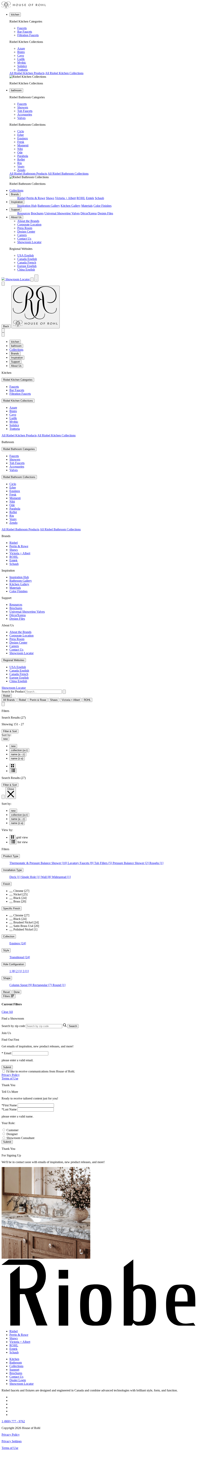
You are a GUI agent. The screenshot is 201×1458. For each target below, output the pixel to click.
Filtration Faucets (28, 35)
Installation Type (12, 870)
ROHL (81, 198)
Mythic (21, 62)
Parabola (22, 156)
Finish (6, 884)
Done (17, 992)
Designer (12, 1134)
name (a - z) (18, 754)
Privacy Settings (12, 1441)
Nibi (20, 149)
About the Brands (28, 221)
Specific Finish (11, 908)
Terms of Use (10, 1078)
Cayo (20, 55)
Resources (23, 213)
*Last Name (9, 1109)
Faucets (22, 28)
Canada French (26, 262)
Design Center (26, 231)
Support (15, 209)
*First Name (9, 1105)
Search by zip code (13, 1026)
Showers (22, 107)
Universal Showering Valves (62, 213)
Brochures (37, 213)
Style (6, 950)
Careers (22, 235)
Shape (6, 978)
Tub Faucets (24, 111)
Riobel (21, 198)
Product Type (10, 856)
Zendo (21, 170)
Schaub (99, 198)
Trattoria (22, 69)
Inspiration (17, 202)
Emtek (90, 198)
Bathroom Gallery (48, 205)
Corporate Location (29, 224)
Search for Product (13, 691)
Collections (16, 190)
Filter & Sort (10, 731)
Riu (19, 163)
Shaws (50, 198)
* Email (6, 1053)
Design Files (105, 213)
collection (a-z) (19, 750)
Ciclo (20, 131)
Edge (20, 134)
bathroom (16, 90)
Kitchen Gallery (70, 205)
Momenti (22, 145)
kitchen (15, 14)
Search (73, 1026)
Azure (21, 48)
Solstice (22, 66)
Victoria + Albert (65, 198)
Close (10, 789)
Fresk (20, 142)
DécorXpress (88, 213)
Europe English (27, 266)
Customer (12, 1130)
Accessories (24, 114)
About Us (16, 217)
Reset (6, 992)
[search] (44, 692)
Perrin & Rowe (35, 198)
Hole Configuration (13, 964)
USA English (25, 255)
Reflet (21, 159)
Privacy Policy (11, 1075)
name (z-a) (17, 758)
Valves (21, 118)
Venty (21, 166)
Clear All (7, 1012)
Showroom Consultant (20, 1138)
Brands (15, 194)
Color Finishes (102, 205)
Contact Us (24, 238)
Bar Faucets (24, 31)
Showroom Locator (29, 242)
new (5, 738)
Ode (20, 152)
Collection (8, 936)
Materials (87, 205)
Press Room (24, 228)
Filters (7, 996)
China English (26, 269)
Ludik (21, 59)
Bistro (21, 52)
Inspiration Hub (27, 205)
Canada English (27, 259)
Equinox (22, 138)
